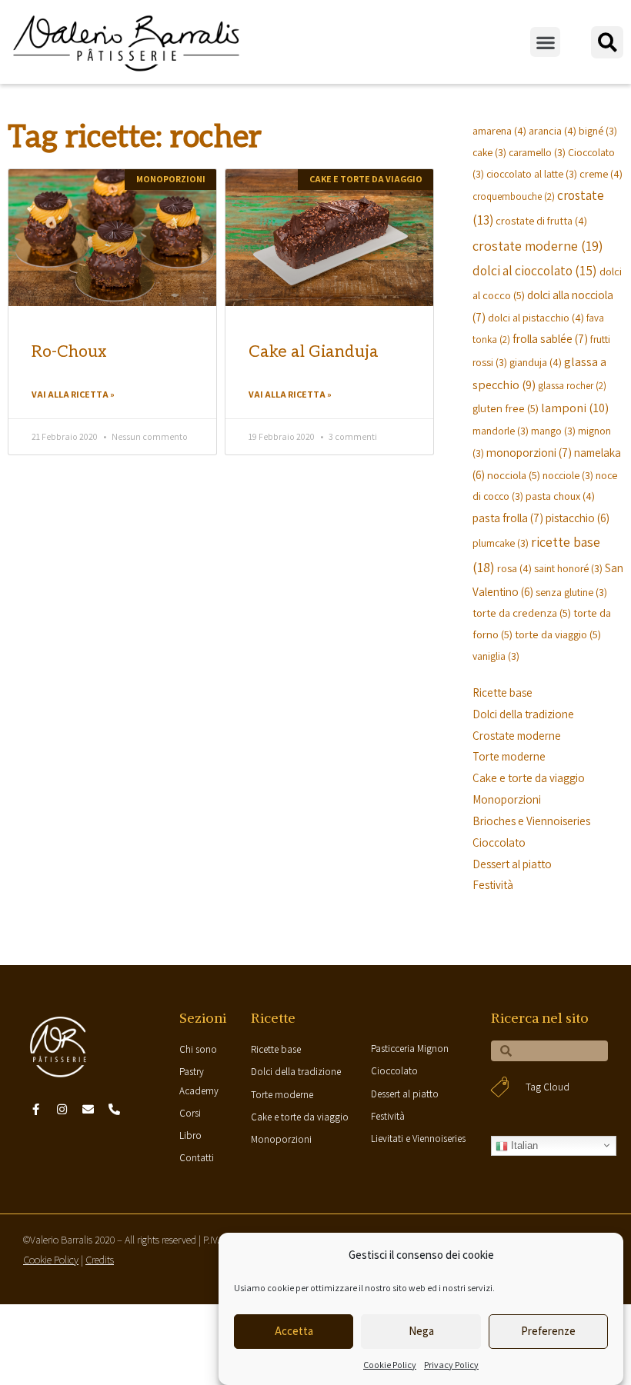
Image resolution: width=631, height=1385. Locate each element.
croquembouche (513, 196)
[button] (545, 42)
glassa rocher (572, 385)
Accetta (294, 1330)
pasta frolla (507, 517)
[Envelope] (88, 1109)
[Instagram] (62, 1109)
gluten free (505, 408)
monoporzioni (529, 452)
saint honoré (568, 568)
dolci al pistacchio (536, 317)
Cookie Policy (389, 1364)
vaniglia (495, 656)
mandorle (500, 431)
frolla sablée (550, 338)
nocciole (568, 475)
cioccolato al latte (531, 174)
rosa (514, 568)
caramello (537, 152)
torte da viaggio (558, 634)
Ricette (273, 1018)
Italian (523, 1145)
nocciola (513, 475)
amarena (499, 130)
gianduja (535, 362)
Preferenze (548, 1330)
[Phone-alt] (114, 1109)
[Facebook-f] (35, 1109)
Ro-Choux (69, 351)
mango (553, 431)
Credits (99, 1260)
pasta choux (560, 495)
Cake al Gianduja (314, 351)
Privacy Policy (451, 1364)
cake (489, 152)
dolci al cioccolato (534, 270)
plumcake (500, 543)
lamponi (575, 407)
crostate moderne (537, 246)
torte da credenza (521, 612)
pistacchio (577, 517)
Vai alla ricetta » (73, 394)
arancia (552, 130)
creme (601, 173)
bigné (598, 131)
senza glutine (571, 592)
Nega (421, 1330)
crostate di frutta (541, 220)
